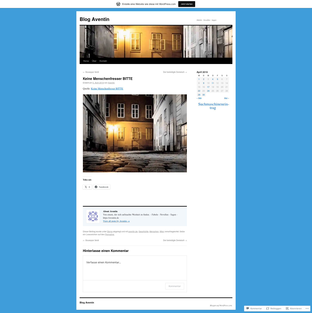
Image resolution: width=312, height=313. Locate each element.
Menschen (154, 231)
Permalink (109, 234)
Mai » (226, 98)
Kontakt (103, 60)
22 (199, 90)
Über (94, 60)
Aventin (111, 82)
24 (208, 90)
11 (213, 83)
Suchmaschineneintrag (213, 105)
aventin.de (133, 231)
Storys (110, 231)
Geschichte (144, 231)
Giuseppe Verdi (91, 71)
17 (208, 86)
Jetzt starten (187, 4)
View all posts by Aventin (116, 221)
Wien (162, 231)
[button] (135, 133)
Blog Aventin (94, 18)
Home (86, 60)
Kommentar (175, 286)
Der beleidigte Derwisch (175, 71)
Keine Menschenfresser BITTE (108, 78)
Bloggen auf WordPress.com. (221, 305)
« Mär (199, 98)
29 (199, 94)
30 (203, 94)
